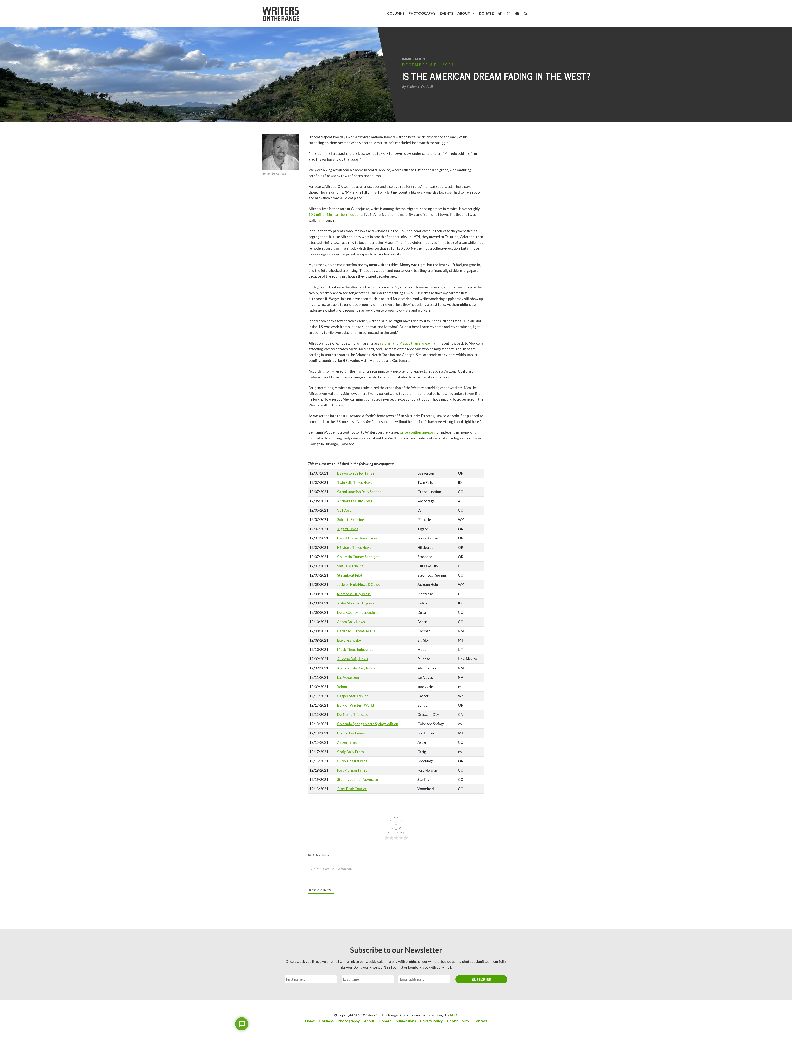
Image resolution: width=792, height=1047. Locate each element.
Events (446, 13)
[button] (525, 13)
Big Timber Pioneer (352, 733)
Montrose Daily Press (354, 594)
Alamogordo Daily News (356, 668)
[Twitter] (500, 13)
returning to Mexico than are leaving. (408, 343)
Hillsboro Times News (354, 547)
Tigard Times (347, 529)
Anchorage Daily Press (354, 501)
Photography (422, 13)
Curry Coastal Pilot (352, 761)
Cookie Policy (458, 1021)
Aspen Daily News (351, 622)
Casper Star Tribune (352, 696)
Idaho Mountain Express (355, 603)
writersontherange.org (417, 432)
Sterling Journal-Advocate (357, 779)
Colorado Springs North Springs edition (367, 724)
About (463, 13)
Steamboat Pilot (349, 575)
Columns (395, 13)
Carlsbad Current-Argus (356, 631)
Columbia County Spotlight (358, 557)
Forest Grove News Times (357, 538)
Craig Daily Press (350, 752)
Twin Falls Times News (354, 482)
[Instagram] (508, 13)
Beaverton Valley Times (355, 473)
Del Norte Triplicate (352, 714)
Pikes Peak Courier (352, 789)
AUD (453, 1015)
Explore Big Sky (349, 640)
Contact (480, 1021)
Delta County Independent (357, 612)
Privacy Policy (431, 1021)
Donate (486, 13)
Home (310, 1021)
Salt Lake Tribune (350, 566)
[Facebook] (517, 13)
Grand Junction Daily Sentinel (359, 492)
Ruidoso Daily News (352, 659)
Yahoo (342, 687)
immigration (413, 59)
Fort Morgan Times (352, 770)
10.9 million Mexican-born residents (336, 214)
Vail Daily (344, 510)
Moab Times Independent (357, 649)
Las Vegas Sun (348, 677)
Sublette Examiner (351, 519)
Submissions (406, 1021)
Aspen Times (347, 742)
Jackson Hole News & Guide (358, 584)
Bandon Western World (355, 705)
